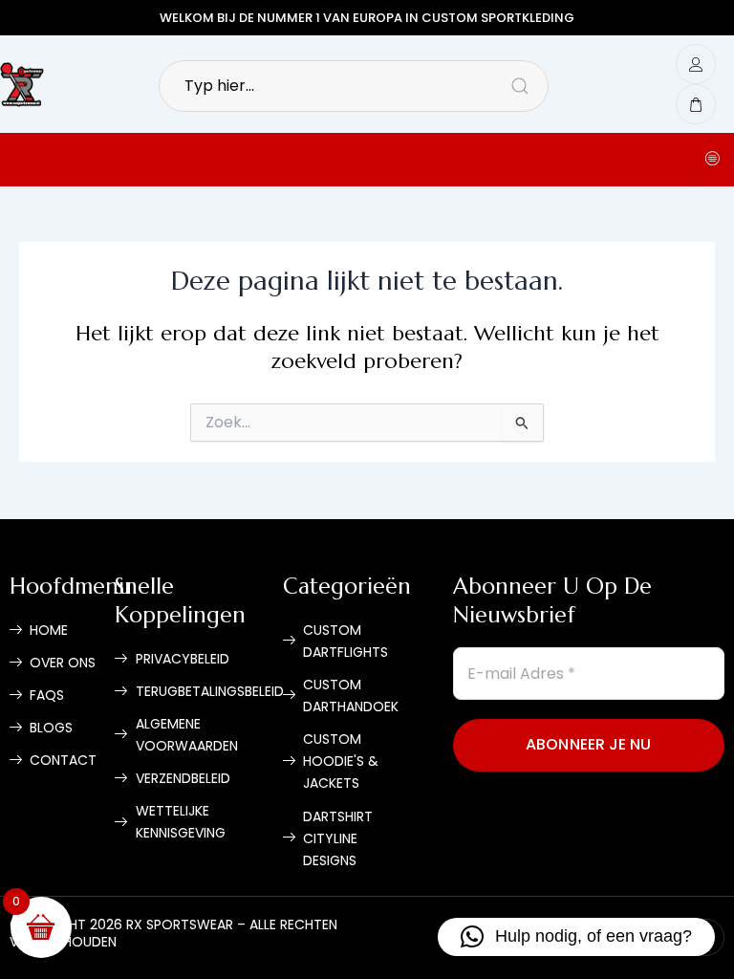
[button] (576, 937)
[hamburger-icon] (712, 159)
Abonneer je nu (588, 744)
